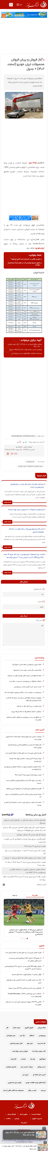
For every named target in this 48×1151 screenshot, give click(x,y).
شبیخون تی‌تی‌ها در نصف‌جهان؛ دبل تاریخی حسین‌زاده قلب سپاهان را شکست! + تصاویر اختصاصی (26, 932)
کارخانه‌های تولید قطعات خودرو (36, 1083)
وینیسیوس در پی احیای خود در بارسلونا (29, 706)
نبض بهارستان (11, 1035)
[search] (11, 4)
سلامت (8, 1118)
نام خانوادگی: (37, 589)
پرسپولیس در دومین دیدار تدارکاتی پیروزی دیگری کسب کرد (22, 692)
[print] (8, 453)
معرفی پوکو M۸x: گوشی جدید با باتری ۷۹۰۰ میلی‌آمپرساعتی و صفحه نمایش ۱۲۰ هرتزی (23, 967)
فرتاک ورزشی (42, 1028)
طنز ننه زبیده (41, 1043)
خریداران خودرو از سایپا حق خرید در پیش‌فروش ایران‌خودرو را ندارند (27, 485)
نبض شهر (30, 1043)
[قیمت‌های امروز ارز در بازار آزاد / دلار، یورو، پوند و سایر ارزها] (41, 1134)
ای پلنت (43, 1090)
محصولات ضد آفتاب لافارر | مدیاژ (13, 1090)
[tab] (34, 895)
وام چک (32, 1059)
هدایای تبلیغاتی (11, 1067)
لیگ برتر (22, 1035)
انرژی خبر (25, 1075)
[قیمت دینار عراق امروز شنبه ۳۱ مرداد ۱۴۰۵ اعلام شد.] (35, 218)
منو (21, 5)
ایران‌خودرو (30, 461)
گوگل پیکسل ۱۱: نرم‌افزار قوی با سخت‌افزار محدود (26, 974)
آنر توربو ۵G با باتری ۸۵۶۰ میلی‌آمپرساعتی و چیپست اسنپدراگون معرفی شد (25, 959)
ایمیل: (40, 602)
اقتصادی (19, 447)
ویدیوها (15, 895)
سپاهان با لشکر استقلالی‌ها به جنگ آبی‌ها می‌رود (26, 712)
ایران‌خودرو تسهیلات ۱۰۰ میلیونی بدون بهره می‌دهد (26, 509)
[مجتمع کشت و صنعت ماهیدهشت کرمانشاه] (24, 15)
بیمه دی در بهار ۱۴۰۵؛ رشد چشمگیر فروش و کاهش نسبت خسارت (23, 781)
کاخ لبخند (13, 1059)
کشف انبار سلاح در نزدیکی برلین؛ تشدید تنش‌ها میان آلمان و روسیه (22, 803)
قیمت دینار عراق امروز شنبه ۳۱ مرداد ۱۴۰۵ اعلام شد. (20, 218)
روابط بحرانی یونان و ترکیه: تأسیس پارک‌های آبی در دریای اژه (23, 795)
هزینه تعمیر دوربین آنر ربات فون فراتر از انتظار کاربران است (23, 753)
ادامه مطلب (7, 502)
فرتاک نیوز (33, 163)
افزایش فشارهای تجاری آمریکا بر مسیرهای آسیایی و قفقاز (23, 789)
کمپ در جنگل (32, 1090)
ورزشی (17, 1118)
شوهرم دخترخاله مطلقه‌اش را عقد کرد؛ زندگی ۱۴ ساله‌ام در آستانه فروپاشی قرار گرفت (23, 699)
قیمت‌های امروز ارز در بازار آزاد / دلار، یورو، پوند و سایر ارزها (19, 1147)
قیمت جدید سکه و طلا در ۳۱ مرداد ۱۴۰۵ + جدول (24, 350)
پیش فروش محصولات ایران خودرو (30, 466)
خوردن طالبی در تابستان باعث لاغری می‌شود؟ (25, 259)
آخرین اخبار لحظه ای (39, 1075)
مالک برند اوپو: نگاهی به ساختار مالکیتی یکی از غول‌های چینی (24, 981)
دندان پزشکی (41, 1067)
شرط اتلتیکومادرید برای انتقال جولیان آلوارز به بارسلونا (24, 676)
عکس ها (35, 895)
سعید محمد (16, 1028)
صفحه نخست (36, 1114)
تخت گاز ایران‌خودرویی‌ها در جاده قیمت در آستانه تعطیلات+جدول (26, 530)
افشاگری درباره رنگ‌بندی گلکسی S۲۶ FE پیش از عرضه (24, 988)
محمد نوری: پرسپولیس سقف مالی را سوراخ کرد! (26, 664)
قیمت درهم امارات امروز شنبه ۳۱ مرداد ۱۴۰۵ (28, 775)
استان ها (24, 1123)
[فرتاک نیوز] (36, 8)
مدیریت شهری (37, 1118)
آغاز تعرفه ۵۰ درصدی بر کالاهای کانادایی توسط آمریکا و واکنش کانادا (24, 746)
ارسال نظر (23, 616)
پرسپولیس (42, 1035)
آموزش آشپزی (29, 1028)
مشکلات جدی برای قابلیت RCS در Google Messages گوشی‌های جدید (24, 995)
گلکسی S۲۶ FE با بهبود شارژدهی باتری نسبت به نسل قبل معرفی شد (23, 1003)
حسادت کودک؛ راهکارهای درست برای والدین (25, 353)
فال (7, 1028)
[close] (44, 1128)
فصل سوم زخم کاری (16, 1043)
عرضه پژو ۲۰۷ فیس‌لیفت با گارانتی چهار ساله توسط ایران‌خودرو (25, 760)
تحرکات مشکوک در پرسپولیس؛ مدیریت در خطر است (25, 681)
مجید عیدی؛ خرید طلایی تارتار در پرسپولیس (27, 687)
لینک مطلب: (40, 436)
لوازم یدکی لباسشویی (14, 1083)
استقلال (31, 1035)
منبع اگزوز (42, 1059)
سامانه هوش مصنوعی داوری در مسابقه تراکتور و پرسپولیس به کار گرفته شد (22, 768)
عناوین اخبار (24, 1114)
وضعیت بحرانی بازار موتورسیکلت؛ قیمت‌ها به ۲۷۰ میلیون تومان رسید (23, 738)
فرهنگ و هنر (11, 1114)
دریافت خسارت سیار (27, 1067)
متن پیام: (39, 620)
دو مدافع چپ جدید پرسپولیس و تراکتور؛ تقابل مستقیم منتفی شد (24, 718)
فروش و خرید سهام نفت (20, 1051)
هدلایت (23, 1059)
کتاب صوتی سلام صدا (39, 1051)
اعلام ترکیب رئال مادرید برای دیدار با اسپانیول (27, 670)
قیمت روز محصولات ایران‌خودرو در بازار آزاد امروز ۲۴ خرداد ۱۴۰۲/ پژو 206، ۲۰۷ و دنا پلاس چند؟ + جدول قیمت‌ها (23, 556)
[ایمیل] (12, 453)
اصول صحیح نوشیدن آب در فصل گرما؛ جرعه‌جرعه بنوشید (24, 264)
